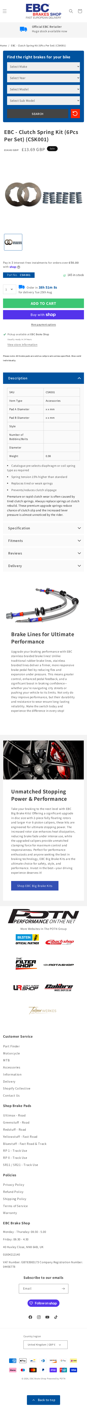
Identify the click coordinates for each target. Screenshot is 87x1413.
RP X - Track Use (15, 1158)
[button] (5, 11)
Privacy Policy (13, 1185)
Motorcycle (11, 1053)
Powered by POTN (56, 1378)
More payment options (43, 324)
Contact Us (11, 1095)
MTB (6, 1060)
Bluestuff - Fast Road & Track (24, 1144)
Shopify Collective (17, 1088)
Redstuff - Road (14, 1129)
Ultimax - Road (14, 1115)
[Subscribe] (63, 1288)
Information (12, 1074)
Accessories (11, 1067)
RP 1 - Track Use (15, 1151)
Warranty (10, 1213)
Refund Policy (13, 1192)
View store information (22, 344)
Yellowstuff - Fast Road (20, 1137)
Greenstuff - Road (16, 1122)
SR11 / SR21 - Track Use (20, 1165)
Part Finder (11, 1046)
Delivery (9, 1081)
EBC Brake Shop (38, 1378)
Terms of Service (15, 1206)
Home (3, 45)
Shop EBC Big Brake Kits (34, 885)
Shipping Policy (15, 1199)
